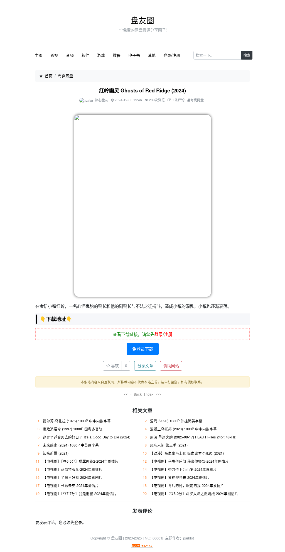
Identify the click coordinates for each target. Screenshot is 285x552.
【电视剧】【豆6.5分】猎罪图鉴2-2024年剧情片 (81, 461)
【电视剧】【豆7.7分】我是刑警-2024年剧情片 (80, 493)
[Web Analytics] (142, 545)
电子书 (134, 55)
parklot (188, 538)
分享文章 (145, 365)
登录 (158, 334)
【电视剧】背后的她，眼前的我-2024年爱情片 (187, 485)
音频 (70, 55)
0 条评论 (178, 99)
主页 (39, 55)
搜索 (247, 55)
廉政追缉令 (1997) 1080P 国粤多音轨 (72, 428)
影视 (54, 55)
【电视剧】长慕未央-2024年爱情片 (71, 485)
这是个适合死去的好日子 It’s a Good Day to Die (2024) (86, 437)
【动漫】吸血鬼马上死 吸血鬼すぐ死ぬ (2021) (187, 453)
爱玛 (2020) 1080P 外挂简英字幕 (176, 420)
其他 (152, 55)
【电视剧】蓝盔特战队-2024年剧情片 (72, 469)
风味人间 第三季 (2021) (169, 445)
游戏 (101, 55)
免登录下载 (142, 349)
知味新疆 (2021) (55, 453)
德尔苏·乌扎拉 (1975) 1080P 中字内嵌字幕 (77, 420)
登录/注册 (171, 55)
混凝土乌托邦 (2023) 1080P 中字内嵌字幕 (183, 428)
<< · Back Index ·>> (142, 394)
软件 (85, 55)
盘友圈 (142, 20)
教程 (117, 55)
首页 (49, 75)
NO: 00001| (154, 538)
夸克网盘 (65, 75)
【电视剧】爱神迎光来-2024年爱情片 (180, 477)
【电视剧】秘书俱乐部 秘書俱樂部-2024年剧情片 (189, 461)
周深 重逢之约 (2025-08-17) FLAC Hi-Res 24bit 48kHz (192, 437)
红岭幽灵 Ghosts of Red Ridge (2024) (142, 90)
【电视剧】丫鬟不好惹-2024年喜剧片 (72, 477)
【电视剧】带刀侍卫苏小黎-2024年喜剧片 (183, 469)
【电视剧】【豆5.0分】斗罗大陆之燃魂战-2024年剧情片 (194, 493)
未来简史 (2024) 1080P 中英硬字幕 (71, 445)
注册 (168, 334)
